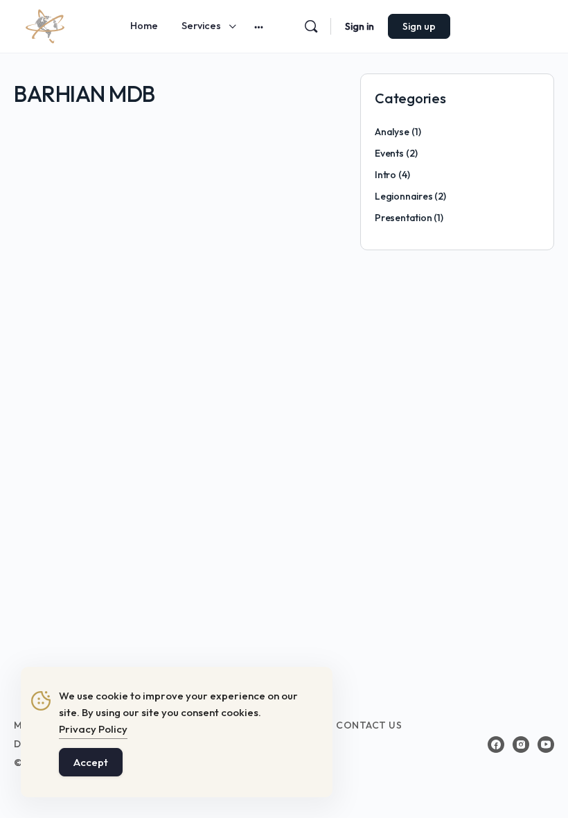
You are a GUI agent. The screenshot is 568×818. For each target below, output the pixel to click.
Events (389, 153)
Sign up (419, 26)
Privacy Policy (93, 729)
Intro (385, 174)
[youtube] (546, 744)
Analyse (392, 131)
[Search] (311, 26)
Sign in (359, 26)
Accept (90, 762)
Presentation (403, 217)
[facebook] (496, 744)
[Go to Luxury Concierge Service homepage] (45, 24)
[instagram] (521, 744)
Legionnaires (403, 196)
